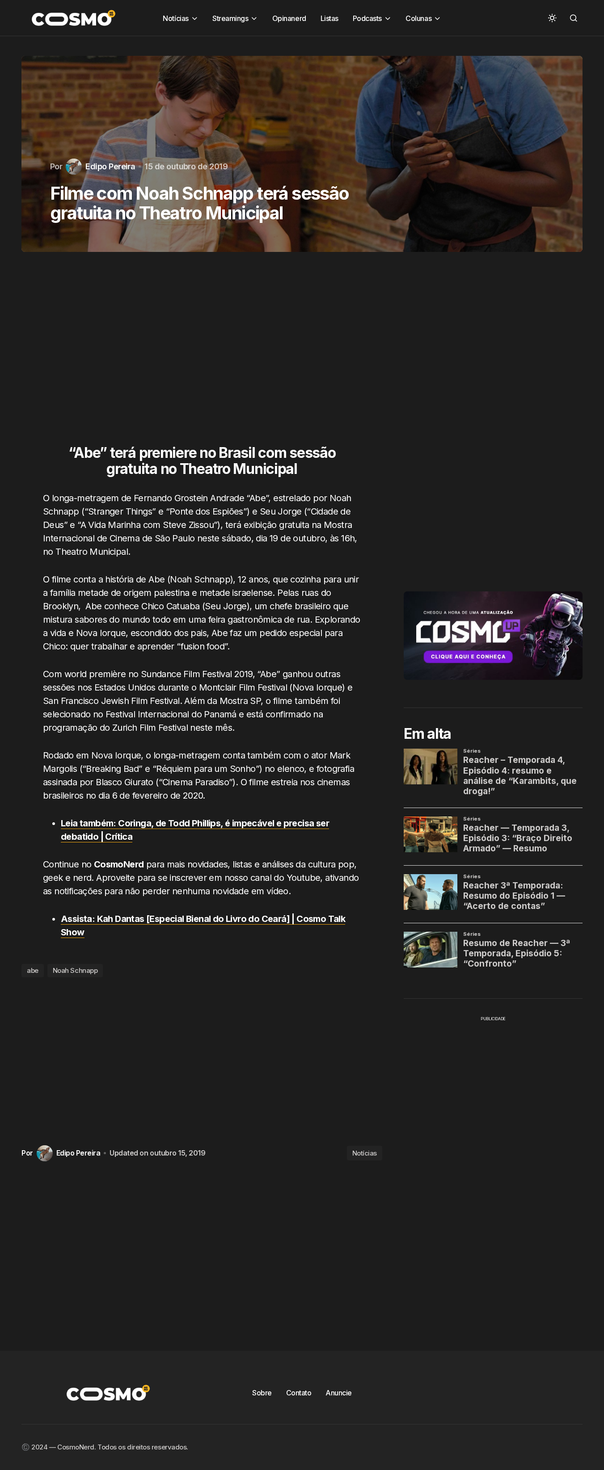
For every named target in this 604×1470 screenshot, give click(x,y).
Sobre (262, 1392)
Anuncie (338, 1392)
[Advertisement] (201, 353)
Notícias (364, 1153)
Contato (299, 1392)
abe (32, 970)
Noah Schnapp (75, 970)
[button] (552, 18)
